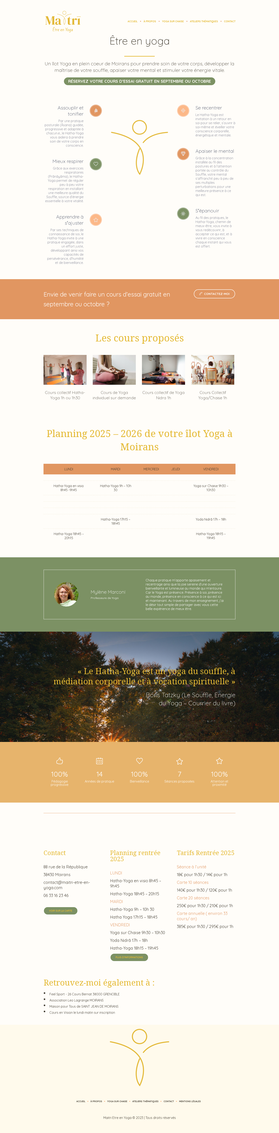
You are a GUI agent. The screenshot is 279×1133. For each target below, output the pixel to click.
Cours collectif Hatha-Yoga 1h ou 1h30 (65, 395)
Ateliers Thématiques (145, 1101)
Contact (169, 1101)
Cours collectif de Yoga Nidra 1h (163, 395)
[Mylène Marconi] (66, 594)
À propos (96, 1101)
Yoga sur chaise (117, 1101)
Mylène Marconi (108, 592)
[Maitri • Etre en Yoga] (139, 1057)
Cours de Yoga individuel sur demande (114, 395)
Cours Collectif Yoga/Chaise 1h (212, 395)
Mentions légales (190, 1101)
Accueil (80, 1101)
